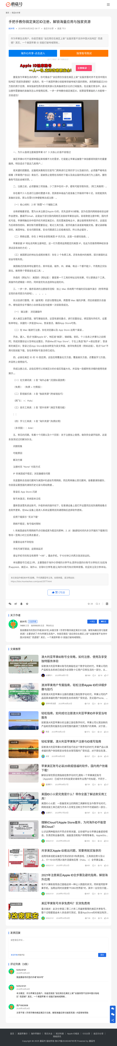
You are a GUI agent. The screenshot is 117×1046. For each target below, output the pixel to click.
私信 (104, 621)
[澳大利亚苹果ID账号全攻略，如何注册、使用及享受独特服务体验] (24, 664)
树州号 (12, 28)
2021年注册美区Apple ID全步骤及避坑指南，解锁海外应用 (74, 877)
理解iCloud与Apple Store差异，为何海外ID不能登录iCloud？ (73, 824)
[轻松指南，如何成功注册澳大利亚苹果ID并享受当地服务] (24, 720)
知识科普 (60, 1033)
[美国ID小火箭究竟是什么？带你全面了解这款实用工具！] (24, 801)
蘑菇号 (92, 1041)
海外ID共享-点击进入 (33, 53)
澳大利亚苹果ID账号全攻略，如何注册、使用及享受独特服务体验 (74, 659)
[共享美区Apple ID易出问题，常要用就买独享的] (24, 858)
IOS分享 (14, 742)
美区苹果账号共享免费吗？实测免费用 (65, 903)
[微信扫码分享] (11, 603)
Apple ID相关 (16, 904)
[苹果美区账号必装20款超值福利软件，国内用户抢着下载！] (24, 773)
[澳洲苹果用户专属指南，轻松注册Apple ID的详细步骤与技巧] (24, 692)
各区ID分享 (49, 28)
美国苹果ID (23, 1033)
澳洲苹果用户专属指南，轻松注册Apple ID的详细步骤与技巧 (74, 687)
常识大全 (14, 795)
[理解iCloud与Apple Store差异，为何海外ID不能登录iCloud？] (24, 829)
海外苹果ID (15, 658)
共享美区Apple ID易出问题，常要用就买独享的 (71, 850)
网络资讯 (57, 1036)
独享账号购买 (84, 53)
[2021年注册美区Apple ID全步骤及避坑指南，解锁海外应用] (24, 882)
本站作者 (14, 955)
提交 (102, 955)
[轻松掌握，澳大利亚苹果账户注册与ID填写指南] (24, 748)
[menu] (108, 4)
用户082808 (22, 1005)
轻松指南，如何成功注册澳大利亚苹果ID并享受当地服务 (74, 715)
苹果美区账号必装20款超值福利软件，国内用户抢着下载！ (74, 768)
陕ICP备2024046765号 (66, 1041)
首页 (7, 13)
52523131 (21, 970)
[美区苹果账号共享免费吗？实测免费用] (24, 910)
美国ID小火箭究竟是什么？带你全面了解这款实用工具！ (74, 796)
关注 (93, 621)
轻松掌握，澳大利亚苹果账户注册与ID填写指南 (71, 741)
